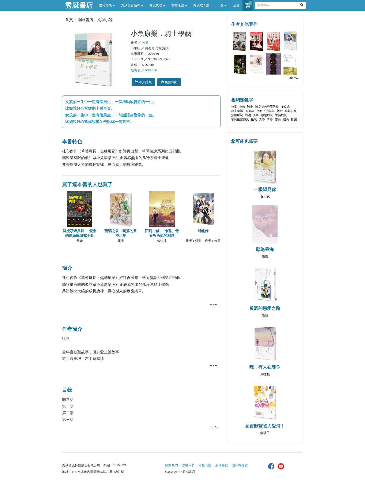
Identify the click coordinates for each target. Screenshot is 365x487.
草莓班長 (291, 111)
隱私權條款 (240, 465)
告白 (278, 119)
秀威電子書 (201, 5)
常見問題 (205, 465)
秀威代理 (156, 5)
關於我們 (171, 465)
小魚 (242, 106)
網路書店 (85, 20)
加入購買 (145, 82)
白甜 (248, 115)
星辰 (254, 119)
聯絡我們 (188, 465)
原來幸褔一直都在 (243, 111)
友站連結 (178, 5)
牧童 (145, 42)
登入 (223, 5)
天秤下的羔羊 (266, 111)
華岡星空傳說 (240, 119)
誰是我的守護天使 (267, 106)
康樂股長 (267, 115)
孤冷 (256, 115)
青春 (270, 119)
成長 (286, 119)
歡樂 (294, 119)
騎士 (250, 106)
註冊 (236, 5)
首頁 (69, 20)
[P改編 (285, 106)
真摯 (262, 119)
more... (215, 305)
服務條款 (221, 465)
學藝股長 (281, 115)
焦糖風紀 (237, 115)
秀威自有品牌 (131, 5)
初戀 (280, 111)
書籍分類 (106, 5)
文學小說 (105, 20)
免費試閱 (170, 82)
